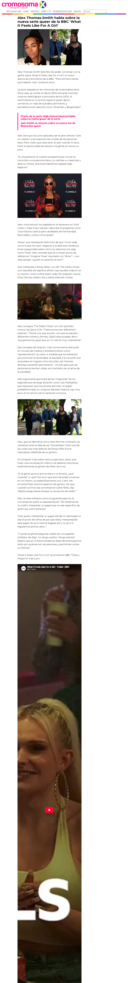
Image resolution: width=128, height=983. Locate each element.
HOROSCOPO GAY (62, 11)
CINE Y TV (46, 11)
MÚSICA (35, 11)
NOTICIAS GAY (14, 11)
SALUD (77, 11)
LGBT (26, 11)
